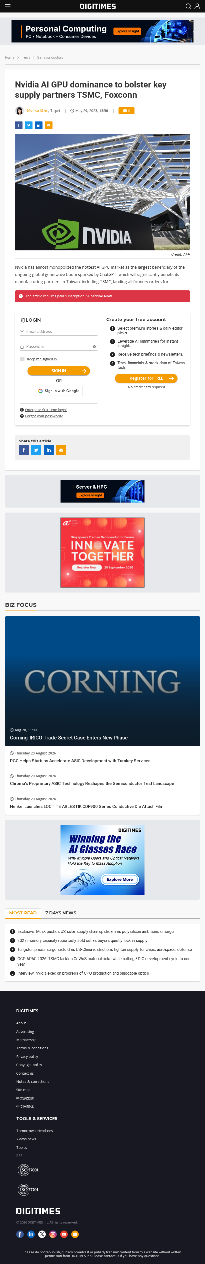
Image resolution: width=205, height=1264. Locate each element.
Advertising (25, 1031)
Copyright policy (29, 1064)
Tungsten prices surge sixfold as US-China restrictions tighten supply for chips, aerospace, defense (105, 949)
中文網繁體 (25, 1098)
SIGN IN (59, 370)
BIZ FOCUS (20, 605)
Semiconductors (50, 57)
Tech (26, 57)
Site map (23, 1089)
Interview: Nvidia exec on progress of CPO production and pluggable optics (83, 973)
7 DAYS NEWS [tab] (60, 912)
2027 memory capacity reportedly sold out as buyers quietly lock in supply (83, 940)
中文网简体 (25, 1106)
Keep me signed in (42, 359)
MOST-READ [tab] (23, 912)
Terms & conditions (32, 1048)
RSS (19, 1155)
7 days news (26, 1139)
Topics (21, 1147)
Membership (26, 1039)
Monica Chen (37, 110)
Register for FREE (146, 378)
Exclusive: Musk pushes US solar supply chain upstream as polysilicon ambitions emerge (96, 931)
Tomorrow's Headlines (34, 1130)
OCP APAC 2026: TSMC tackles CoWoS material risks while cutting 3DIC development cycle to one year (104, 961)
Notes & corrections (32, 1081)
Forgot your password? (43, 416)
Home (9, 57)
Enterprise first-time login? (46, 409)
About (21, 1023)
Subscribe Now (99, 296)
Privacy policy (27, 1056)
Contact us (25, 1073)
